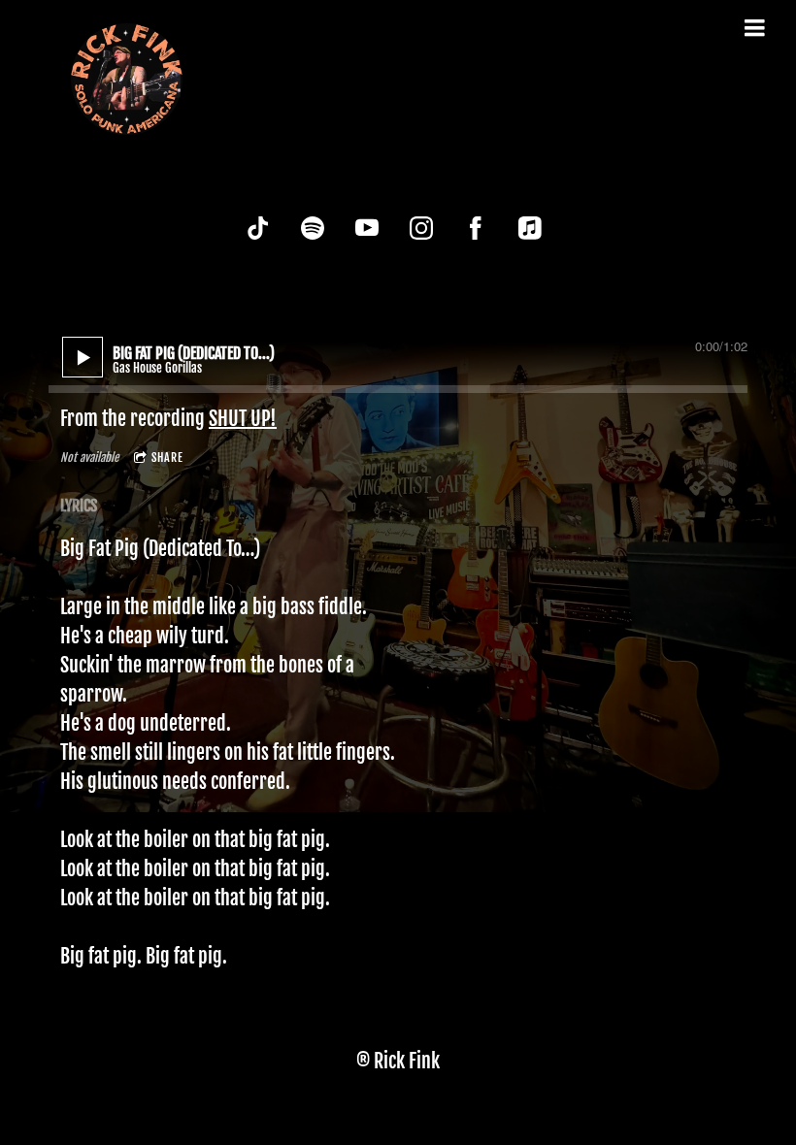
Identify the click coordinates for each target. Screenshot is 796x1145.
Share (167, 457)
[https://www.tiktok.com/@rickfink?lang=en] (258, 228)
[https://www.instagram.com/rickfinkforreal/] (421, 228)
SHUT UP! (243, 419)
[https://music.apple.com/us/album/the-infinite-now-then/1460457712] (530, 228)
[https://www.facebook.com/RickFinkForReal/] (475, 228)
